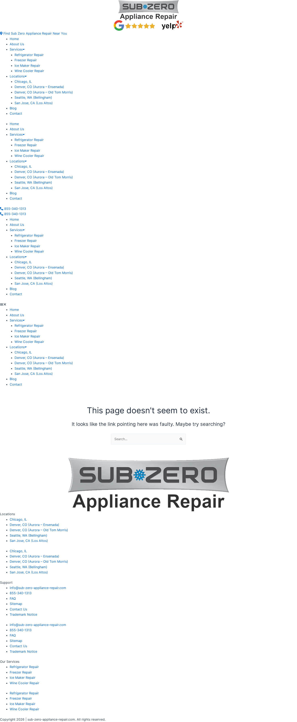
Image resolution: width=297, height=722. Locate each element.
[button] (33, 33)
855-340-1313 (21, 593)
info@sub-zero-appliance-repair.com (38, 588)
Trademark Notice (23, 614)
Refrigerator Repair (29, 55)
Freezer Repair (26, 60)
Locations (17, 76)
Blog (13, 108)
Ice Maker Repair (27, 65)
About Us (17, 44)
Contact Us (18, 609)
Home (14, 39)
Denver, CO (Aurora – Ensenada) (39, 87)
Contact (16, 113)
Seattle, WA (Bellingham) (33, 97)
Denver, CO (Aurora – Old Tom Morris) (44, 92)
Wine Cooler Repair (29, 71)
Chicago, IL (23, 81)
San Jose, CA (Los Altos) (34, 103)
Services (16, 49)
